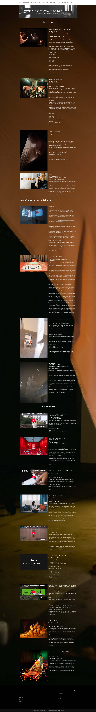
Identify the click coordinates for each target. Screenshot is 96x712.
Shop (19, 703)
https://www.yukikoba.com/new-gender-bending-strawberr (58, 464)
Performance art (22, 690)
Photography (21, 697)
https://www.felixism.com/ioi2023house (55, 66)
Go (74, 690)
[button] (21, 338)
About (20, 705)
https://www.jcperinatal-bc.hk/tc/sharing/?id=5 (56, 520)
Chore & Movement (22, 695)
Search (59, 688)
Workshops (21, 699)
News (20, 688)
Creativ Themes (61, 710)
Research (20, 701)
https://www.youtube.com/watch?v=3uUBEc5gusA (57, 431)
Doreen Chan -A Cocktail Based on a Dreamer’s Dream (60, 555)
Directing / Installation (22, 692)
